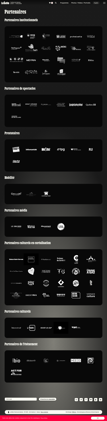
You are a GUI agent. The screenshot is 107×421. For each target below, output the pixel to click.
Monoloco (88, 412)
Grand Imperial (95, 412)
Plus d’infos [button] (44, 418)
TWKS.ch (74, 412)
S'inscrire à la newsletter (47, 399)
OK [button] (98, 418)
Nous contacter (44, 412)
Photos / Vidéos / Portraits (80, 3)
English (96, 3)
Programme (64, 3)
